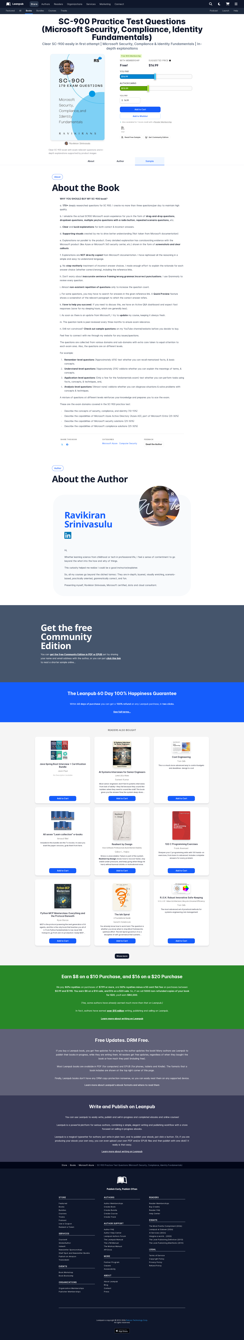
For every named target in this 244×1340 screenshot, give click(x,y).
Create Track (110, 1217)
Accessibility (110, 1269)
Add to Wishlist (140, 116)
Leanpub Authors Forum (115, 1236)
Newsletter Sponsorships (70, 1250)
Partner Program (111, 1262)
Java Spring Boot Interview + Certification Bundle (63, 765)
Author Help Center (113, 1233)
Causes (107, 1266)
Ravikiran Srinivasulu (79, 143)
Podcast (214, 10)
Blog (106, 1285)
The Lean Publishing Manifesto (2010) (166, 1243)
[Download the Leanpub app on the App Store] (122, 1330)
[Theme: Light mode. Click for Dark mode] (219, 4)
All (20, 10)
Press (106, 1292)
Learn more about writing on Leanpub (122, 1018)
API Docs (108, 1250)
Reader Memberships (159, 1203)
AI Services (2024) (157, 1233)
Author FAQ (109, 1229)
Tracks (64, 10)
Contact (107, 1288)
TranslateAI (64, 1260)
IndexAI (62, 1246)
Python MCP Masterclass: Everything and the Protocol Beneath (62, 914)
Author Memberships (113, 1203)
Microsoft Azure (109, 443)
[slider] (155, 76)
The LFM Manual (111, 1243)
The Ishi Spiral (122, 914)
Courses (52, 10)
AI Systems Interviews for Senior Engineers (122, 772)
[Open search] (210, 4)
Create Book (110, 1207)
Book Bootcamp (66, 1276)
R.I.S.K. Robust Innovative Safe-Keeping (181, 897)
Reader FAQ (154, 1210)
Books (29, 10)
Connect (119, 4)
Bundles (40, 10)
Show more (122, 956)
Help (236, 10)
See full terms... (122, 711)
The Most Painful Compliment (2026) (165, 1226)
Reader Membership (163, 122)
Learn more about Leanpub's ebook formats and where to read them (122, 1085)
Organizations (74, 4)
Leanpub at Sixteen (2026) (161, 1229)
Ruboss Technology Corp (136, 1320)
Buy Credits (154, 1207)
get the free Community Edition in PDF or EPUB (76, 654)
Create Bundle (110, 1210)
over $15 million (115, 1010)
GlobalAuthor (65, 1243)
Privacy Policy (155, 1262)
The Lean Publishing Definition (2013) (166, 1240)
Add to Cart (140, 109)
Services (91, 4)
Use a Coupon (65, 1224)
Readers (58, 4)
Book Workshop (66, 1272)
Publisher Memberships (70, 1292)
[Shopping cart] (227, 4)
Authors (45, 4)
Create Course (111, 1214)
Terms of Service (157, 1255)
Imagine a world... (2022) (160, 1236)
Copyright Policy (156, 1259)
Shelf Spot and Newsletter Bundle (74, 1253)
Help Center (154, 1214)
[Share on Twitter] (62, 444)
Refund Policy (155, 1266)
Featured (10, 10)
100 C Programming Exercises (181, 844)
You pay (124, 96)
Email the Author (154, 444)
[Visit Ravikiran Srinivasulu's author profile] (159, 506)
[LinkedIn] (67, 535)
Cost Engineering (181, 757)
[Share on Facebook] (67, 444)
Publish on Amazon (67, 1256)
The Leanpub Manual (113, 1240)
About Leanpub (111, 1281)
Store (34, 4)
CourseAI (63, 1240)
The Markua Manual (113, 1246)
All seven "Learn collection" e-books (62, 834)
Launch (225, 10)
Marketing (105, 4)
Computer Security (128, 443)
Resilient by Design (122, 844)
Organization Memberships (71, 1288)
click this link (113, 658)
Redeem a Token (66, 1227)
